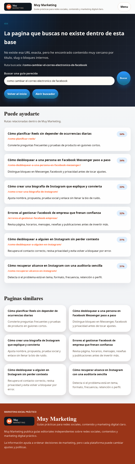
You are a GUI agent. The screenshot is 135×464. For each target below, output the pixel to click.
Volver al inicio (17, 94)
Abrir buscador (45, 94)
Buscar (123, 78)
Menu (124, 7)
